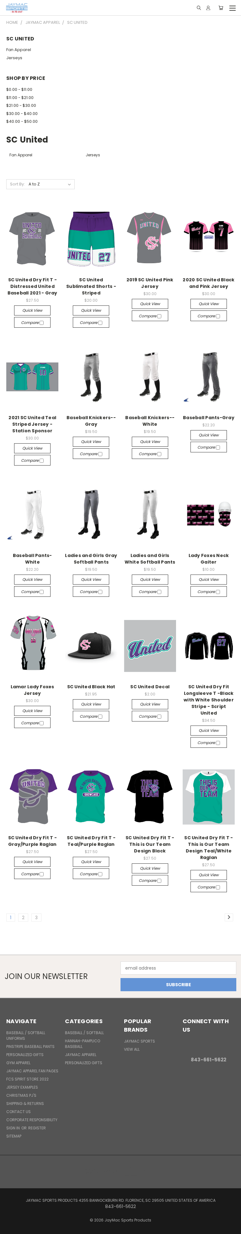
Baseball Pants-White (32, 558)
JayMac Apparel (80, 1054)
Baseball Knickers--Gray (91, 420)
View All (132, 1049)
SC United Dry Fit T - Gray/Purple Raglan (32, 841)
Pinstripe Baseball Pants (30, 1046)
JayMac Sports (139, 1041)
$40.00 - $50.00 (22, 121)
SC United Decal (149, 687)
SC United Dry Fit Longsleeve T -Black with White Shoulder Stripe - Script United (209, 700)
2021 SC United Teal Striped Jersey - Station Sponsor (32, 424)
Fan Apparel (18, 50)
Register (37, 1128)
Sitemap (13, 1136)
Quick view (32, 310)
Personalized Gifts (25, 1054)
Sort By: (17, 184)
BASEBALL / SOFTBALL (84, 1032)
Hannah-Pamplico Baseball (82, 1043)
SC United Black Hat (91, 687)
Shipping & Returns (25, 1103)
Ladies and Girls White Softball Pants (150, 558)
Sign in (13, 1128)
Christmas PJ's (21, 1095)
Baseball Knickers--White (149, 420)
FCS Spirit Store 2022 (27, 1079)
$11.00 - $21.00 (20, 98)
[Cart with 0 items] (220, 7)
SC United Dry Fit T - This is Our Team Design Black (150, 844)
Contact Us (18, 1111)
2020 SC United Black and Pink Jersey (208, 283)
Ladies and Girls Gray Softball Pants (91, 558)
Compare (30, 322)
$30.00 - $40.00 (22, 114)
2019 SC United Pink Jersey (150, 283)
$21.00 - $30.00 (21, 105)
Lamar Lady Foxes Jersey (32, 690)
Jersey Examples (22, 1087)
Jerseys (14, 58)
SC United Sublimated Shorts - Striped (91, 286)
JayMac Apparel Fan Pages (32, 1071)
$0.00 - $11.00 (19, 89)
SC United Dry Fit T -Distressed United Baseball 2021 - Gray (32, 286)
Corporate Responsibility (31, 1119)
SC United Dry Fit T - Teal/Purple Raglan (91, 841)
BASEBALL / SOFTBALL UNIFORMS (25, 1035)
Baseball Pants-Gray (208, 417)
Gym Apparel (18, 1062)
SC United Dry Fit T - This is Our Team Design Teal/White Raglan (208, 848)
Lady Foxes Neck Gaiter (209, 558)
